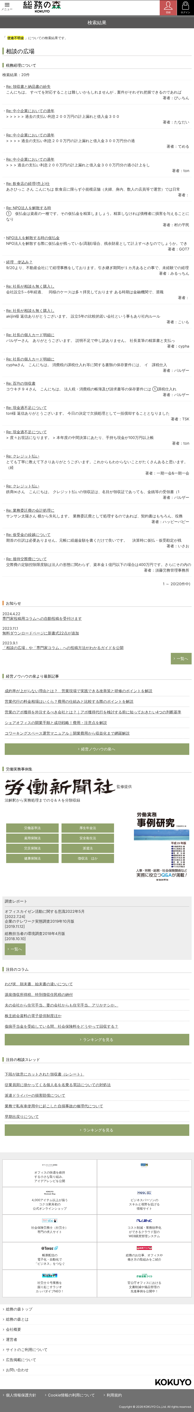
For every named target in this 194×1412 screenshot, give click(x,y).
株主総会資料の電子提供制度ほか (33, 1015)
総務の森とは (17, 1319)
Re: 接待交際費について (26, 559)
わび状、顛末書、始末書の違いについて (39, 984)
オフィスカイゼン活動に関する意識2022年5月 (45, 911)
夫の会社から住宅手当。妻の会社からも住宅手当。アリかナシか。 (61, 1005)
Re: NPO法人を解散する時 (28, 207)
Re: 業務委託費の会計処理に (30, 510)
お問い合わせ (17, 1369)
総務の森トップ (19, 1309)
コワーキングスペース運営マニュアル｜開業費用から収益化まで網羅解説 (67, 733)
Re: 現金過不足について (26, 407)
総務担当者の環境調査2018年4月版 (35, 933)
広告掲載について (21, 1359)
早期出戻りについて (22, 1116)
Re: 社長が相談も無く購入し (30, 286)
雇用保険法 (32, 838)
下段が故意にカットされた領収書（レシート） (44, 1074)
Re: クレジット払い (22, 456)
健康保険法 (32, 858)
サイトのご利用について (27, 1349)
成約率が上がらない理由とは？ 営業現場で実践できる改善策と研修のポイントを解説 (78, 690)
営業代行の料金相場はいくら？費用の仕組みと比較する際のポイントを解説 (69, 701)
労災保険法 (32, 848)
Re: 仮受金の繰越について (28, 534)
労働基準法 (32, 828)
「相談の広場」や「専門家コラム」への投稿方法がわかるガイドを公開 (62, 647)
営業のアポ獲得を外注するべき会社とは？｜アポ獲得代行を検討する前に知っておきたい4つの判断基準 (93, 712)
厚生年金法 (87, 828)
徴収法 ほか (88, 858)
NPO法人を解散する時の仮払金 (33, 237)
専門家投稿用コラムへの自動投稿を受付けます (42, 618)
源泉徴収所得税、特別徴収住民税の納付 (39, 994)
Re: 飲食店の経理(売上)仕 (28, 183)
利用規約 (114, 1395)
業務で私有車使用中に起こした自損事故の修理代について (54, 1106)
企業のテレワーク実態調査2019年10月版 (39, 921)
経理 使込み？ (19, 262)
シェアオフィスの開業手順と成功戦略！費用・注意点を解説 (56, 722)
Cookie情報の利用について (71, 1395)
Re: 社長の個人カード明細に (30, 334)
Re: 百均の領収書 (20, 383)
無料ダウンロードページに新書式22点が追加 (40, 633)
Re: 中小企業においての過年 (30, 110)
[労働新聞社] (60, 786)
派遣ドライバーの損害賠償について (35, 1095)
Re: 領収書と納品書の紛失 (28, 86)
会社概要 (13, 1329)
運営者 (11, 1339)
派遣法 (88, 848)
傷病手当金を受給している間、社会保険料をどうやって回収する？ (61, 1026)
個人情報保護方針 (21, 1395)
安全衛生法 (87, 838)
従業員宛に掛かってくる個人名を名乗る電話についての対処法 (58, 1084)
